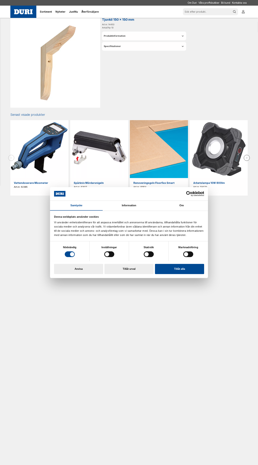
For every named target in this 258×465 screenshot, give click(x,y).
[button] (144, 36)
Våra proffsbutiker (209, 2)
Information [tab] (129, 205)
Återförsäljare (90, 11)
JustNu (73, 11)
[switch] (109, 254)
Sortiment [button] (46, 11)
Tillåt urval (129, 268)
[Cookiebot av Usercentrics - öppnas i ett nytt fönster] (188, 193)
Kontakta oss (239, 2)
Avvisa (79, 268)
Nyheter (60, 11)
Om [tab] (181, 205)
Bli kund (225, 2)
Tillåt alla (179, 268)
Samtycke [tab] (76, 205)
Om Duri (192, 2)
